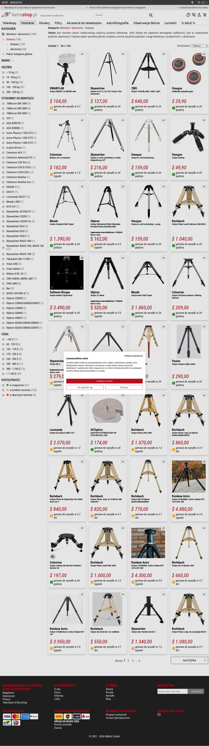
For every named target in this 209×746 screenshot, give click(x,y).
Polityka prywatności (133, 356)
